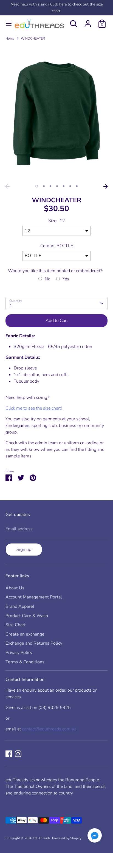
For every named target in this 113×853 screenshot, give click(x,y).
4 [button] (57, 186)
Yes (66, 279)
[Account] (87, 21)
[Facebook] (8, 753)
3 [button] (50, 186)
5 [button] (63, 186)
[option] (56, 113)
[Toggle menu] (6, 23)
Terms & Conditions (24, 662)
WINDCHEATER (33, 38)
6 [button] (70, 186)
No (47, 279)
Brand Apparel (19, 606)
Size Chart (15, 625)
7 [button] (77, 186)
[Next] (106, 186)
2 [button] (44, 186)
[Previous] (7, 186)
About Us (14, 588)
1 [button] (36, 186)
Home (9, 38)
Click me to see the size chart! (33, 408)
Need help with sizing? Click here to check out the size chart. (57, 7)
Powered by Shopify (66, 838)
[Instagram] (18, 753)
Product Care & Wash (26, 616)
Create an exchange (24, 634)
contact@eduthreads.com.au (49, 729)
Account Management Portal (33, 597)
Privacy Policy (18, 653)
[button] (94, 836)
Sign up (23, 549)
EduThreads (41, 838)
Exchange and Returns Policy (33, 643)
